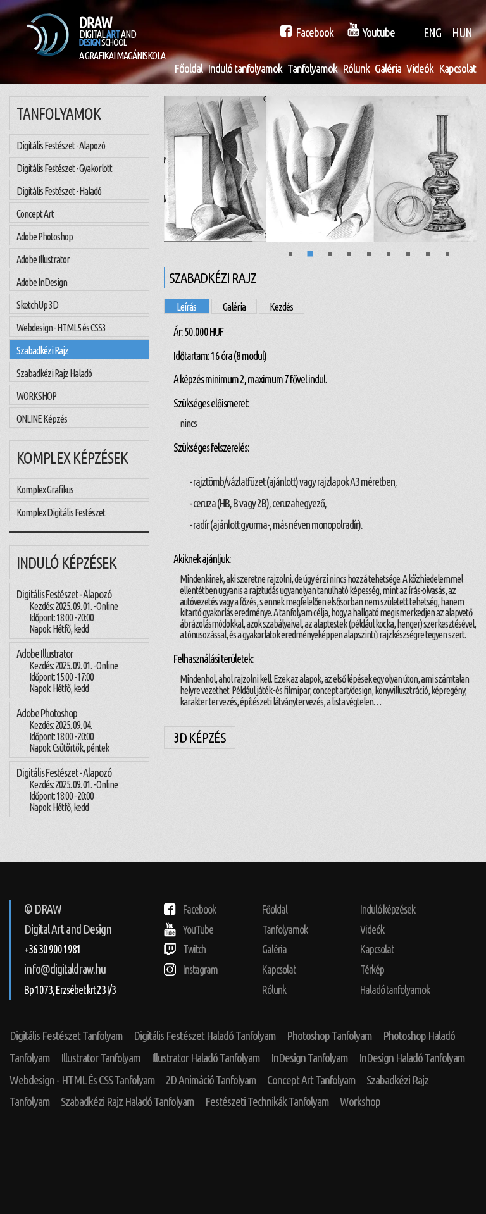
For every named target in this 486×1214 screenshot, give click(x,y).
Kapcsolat (457, 68)
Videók (419, 68)
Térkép (372, 969)
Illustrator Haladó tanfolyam (205, 1058)
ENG (432, 32)
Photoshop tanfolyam (329, 1036)
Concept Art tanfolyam (311, 1080)
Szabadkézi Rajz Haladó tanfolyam (127, 1101)
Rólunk (356, 68)
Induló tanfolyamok (245, 68)
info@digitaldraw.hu (65, 969)
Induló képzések (387, 909)
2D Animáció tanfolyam (211, 1080)
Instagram (200, 969)
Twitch (194, 949)
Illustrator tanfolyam (100, 1058)
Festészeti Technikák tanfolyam (267, 1101)
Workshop (360, 1101)
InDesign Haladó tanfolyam (412, 1058)
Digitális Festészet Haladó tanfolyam (205, 1036)
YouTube (198, 930)
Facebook (199, 909)
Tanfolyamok (312, 68)
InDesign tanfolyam (309, 1058)
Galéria (388, 68)
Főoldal (188, 68)
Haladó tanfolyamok (395, 990)
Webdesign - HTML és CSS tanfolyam (82, 1080)
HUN (462, 32)
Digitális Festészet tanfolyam (66, 1036)
